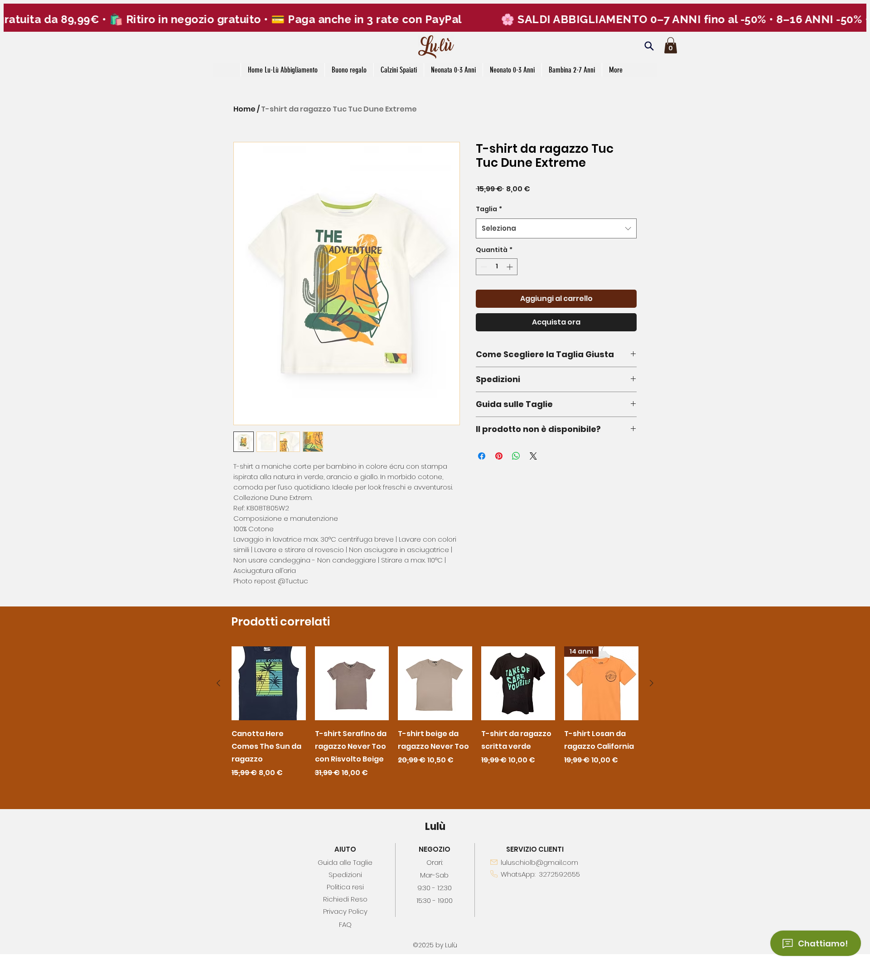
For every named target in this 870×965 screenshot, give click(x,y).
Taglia (489, 208)
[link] (670, 45)
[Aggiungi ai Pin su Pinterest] (498, 456)
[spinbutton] (496, 267)
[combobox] (556, 228)
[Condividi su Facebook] (481, 456)
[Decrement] (482, 267)
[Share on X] (533, 456)
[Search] (649, 46)
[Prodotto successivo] (651, 683)
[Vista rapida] (269, 683)
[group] (435, 712)
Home (244, 109)
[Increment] (510, 267)
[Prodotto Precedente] (218, 683)
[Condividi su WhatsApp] (516, 456)
